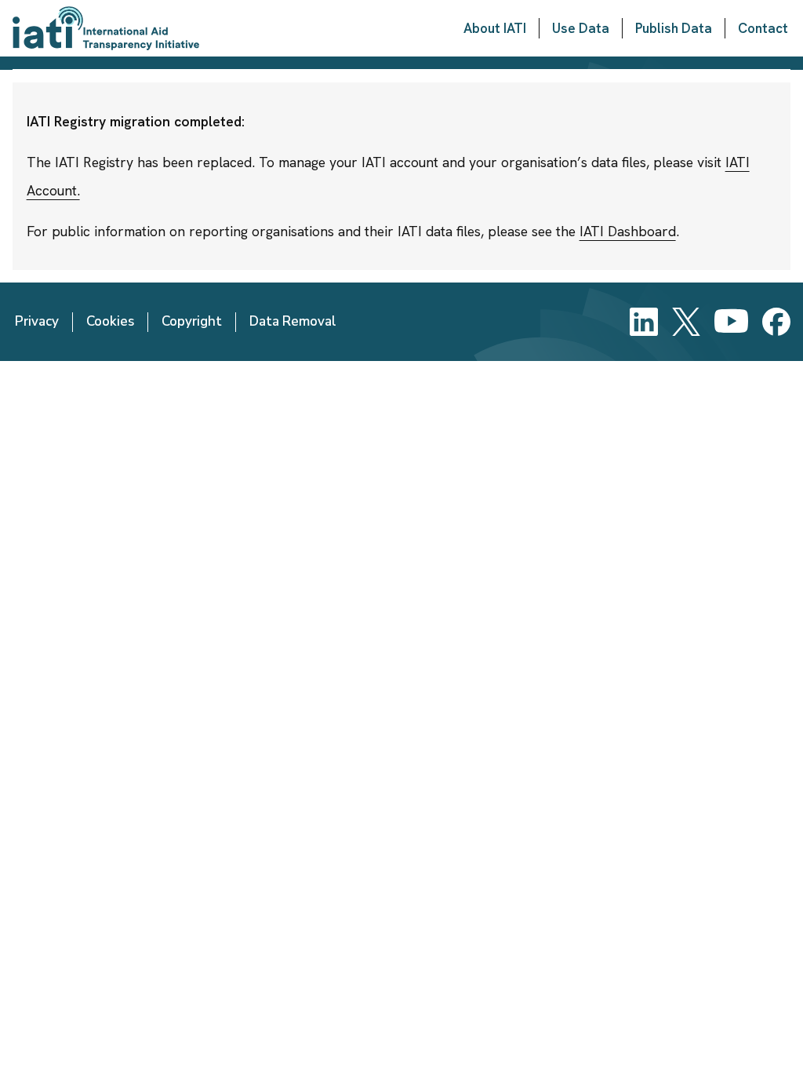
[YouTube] (731, 322)
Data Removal (292, 321)
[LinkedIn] (644, 322)
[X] (686, 322)
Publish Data (673, 28)
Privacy (37, 321)
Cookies (110, 321)
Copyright (192, 321)
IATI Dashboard (628, 231)
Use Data (580, 28)
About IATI (494, 28)
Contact (763, 28)
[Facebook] (776, 322)
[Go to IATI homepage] (106, 28)
